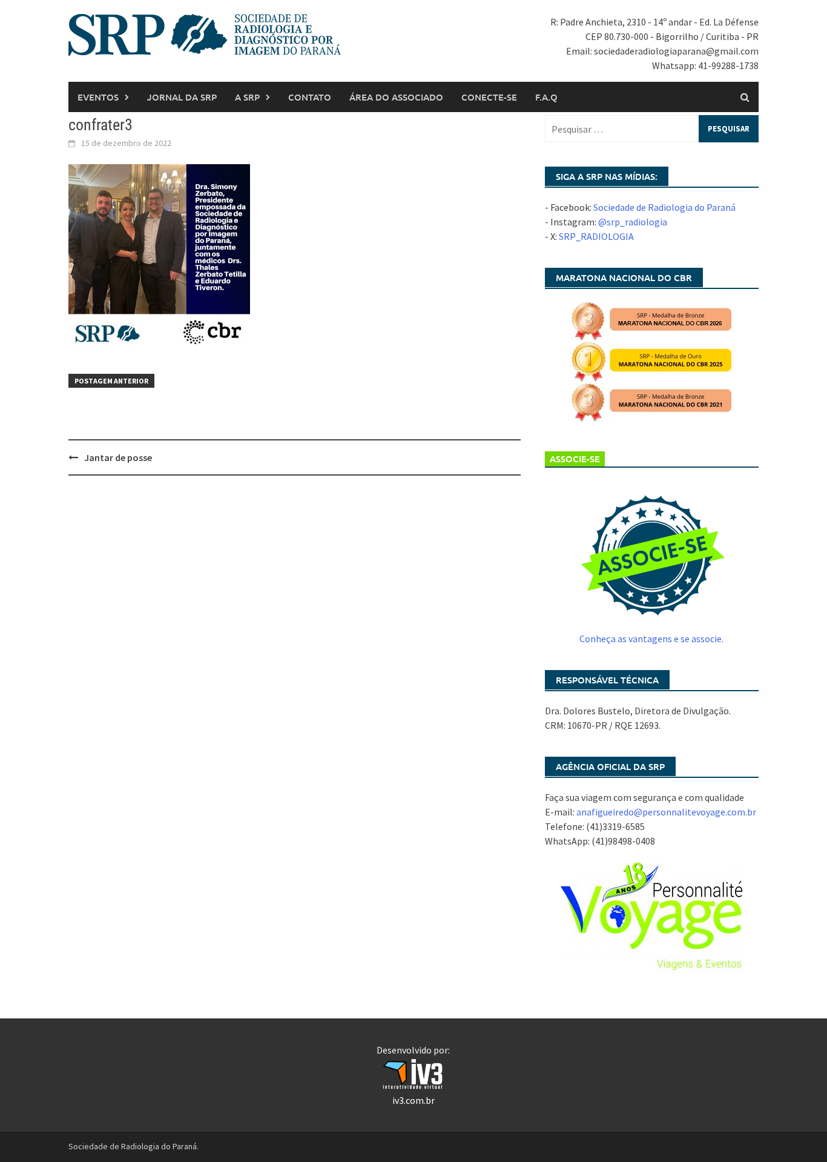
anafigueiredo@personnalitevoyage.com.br (666, 812)
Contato (309, 97)
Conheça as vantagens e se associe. (651, 638)
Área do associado (396, 97)
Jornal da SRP (182, 97)
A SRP (247, 97)
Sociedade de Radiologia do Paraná (664, 207)
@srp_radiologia (632, 222)
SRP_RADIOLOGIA (596, 236)
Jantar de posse (118, 457)
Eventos (98, 97)
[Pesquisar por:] (652, 128)
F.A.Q (546, 97)
